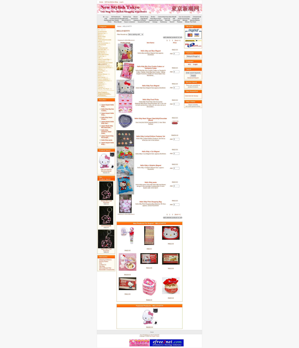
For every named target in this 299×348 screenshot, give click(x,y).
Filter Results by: (122, 34)
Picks (109, 22)
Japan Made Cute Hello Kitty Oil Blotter (127, 291)
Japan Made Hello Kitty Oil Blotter (149, 265)
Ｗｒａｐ (106, 17)
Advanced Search (193, 78)
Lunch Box (176, 20)
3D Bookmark (115, 17)
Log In (121, 2)
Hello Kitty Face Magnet (150, 86)
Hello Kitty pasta (106, 140)
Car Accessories (184, 17)
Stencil (172, 22)
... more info (174, 121)
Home (101, 2)
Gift (174, 19)
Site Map (102, 266)
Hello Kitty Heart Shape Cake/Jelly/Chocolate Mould (151, 119)
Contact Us (102, 265)
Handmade (195, 19)
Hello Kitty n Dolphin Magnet (150, 165)
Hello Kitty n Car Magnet (150, 151)
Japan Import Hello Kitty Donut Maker (127, 272)
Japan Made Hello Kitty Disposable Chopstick (149, 246)
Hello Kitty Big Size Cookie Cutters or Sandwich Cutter (150, 67)
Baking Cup (127, 17)
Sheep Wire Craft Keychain (106, 201)
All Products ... (102, 95)
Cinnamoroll (197, 17)
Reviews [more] (191, 82)
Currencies (190, 53)
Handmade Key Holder (111, 20)
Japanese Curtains (139, 20)
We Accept (189, 26)
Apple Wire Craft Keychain (106, 250)
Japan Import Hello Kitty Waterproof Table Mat (171, 241)
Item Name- (151, 43)
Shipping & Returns (105, 260)
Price (175, 43)
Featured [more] (104, 150)
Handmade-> (102, 61)
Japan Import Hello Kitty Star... (107, 122)
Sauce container (129, 22)
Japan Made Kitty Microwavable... (107, 126)
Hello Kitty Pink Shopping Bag (151, 202)
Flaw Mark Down (155, 19)
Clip (105, 19)
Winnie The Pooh (190, 22)
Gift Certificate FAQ (105, 268)
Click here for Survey (191, 96)
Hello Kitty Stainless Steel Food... (106, 131)
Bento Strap (144, 17)
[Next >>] (177, 40)
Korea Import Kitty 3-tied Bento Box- (149, 297)
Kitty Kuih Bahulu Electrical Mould (106, 170)
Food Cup (167, 19)
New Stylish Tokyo (154, 336)
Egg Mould (144, 19)
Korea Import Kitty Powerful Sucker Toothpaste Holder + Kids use (127, 247)
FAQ (100, 263)
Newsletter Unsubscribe (106, 269)
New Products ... (103, 92)
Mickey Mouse (195, 20)
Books (153, 17)
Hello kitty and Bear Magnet (151, 51)
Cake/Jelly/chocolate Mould (167, 17)
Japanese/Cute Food (155, 20)
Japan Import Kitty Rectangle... (107, 136)
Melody (185, 20)
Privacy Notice (103, 261)
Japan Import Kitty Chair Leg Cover (170, 295)
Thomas (179, 22)
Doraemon (134, 19)
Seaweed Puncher (144, 22)
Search (188, 69)
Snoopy (154, 22)
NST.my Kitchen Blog (111, 2)
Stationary (163, 22)
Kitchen (167, 20)
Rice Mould (117, 22)
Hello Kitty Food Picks (151, 99)
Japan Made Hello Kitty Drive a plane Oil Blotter (171, 266)
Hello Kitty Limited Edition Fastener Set (150, 136)
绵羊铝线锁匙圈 (106, 226)
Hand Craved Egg (183, 19)
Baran (135, 17)
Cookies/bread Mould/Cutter (119, 19)
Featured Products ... (104, 94)
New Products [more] (104, 178)
